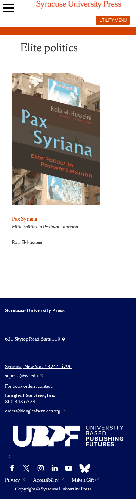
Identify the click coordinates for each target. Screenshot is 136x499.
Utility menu (113, 20)
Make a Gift (83, 480)
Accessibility (46, 480)
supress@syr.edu (21, 376)
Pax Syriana (24, 218)
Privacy (12, 480)
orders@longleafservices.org (32, 411)
